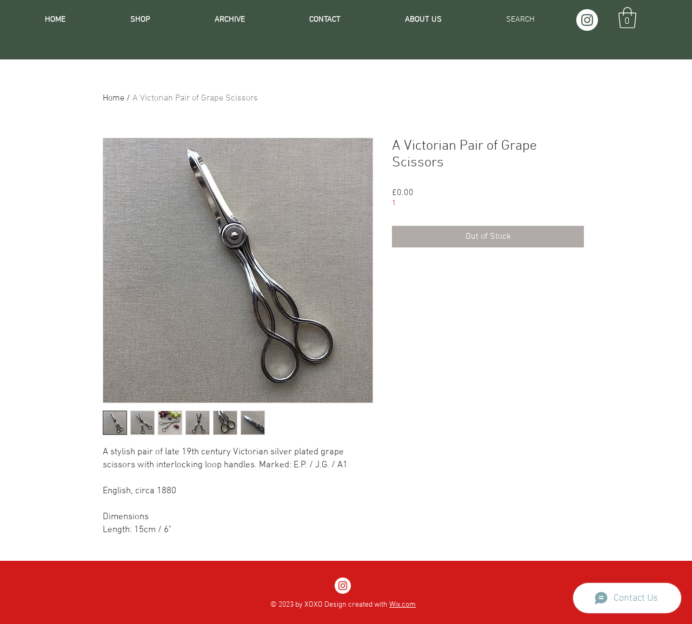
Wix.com (402, 604)
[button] (627, 17)
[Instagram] (587, 20)
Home (113, 98)
